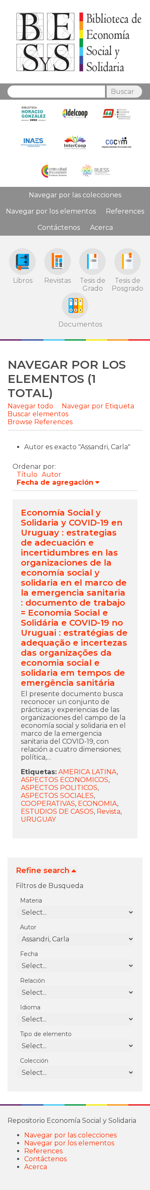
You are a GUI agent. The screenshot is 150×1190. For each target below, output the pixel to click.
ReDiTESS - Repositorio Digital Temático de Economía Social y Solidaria (79, 41)
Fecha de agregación (55, 482)
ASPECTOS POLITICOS (59, 788)
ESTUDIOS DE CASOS (57, 811)
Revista (108, 811)
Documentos (75, 324)
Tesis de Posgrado (127, 284)
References (125, 211)
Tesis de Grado (92, 284)
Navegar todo (30, 406)
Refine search (43, 870)
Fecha (29, 954)
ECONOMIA (97, 804)
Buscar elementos (38, 414)
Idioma (30, 1007)
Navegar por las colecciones (75, 195)
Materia (31, 900)
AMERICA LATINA (87, 772)
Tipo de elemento (46, 1034)
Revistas (57, 280)
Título (27, 474)
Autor (51, 474)
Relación (32, 980)
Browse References (40, 422)
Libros (22, 280)
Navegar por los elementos (51, 211)
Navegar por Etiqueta (98, 406)
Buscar (122, 92)
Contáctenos (59, 227)
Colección (34, 1060)
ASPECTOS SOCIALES (57, 796)
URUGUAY (38, 819)
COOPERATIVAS (48, 804)
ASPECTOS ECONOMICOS (64, 780)
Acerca (101, 227)
